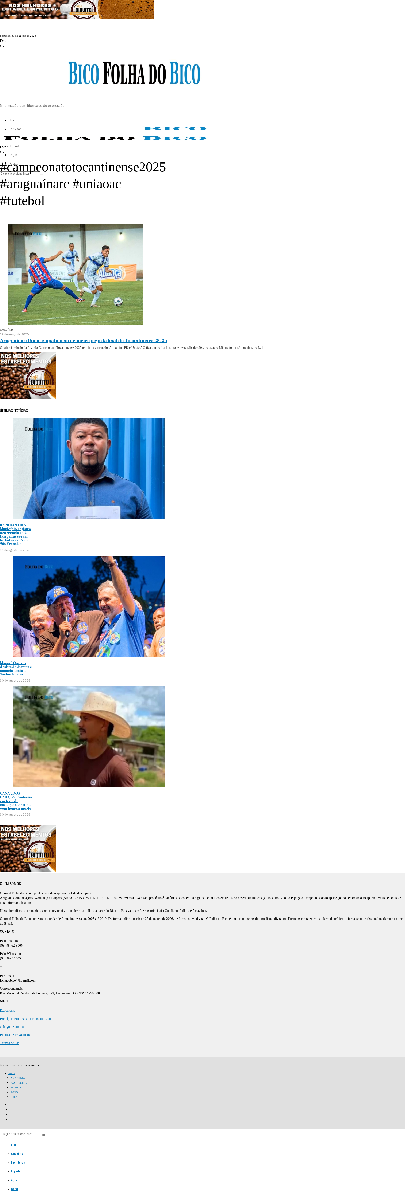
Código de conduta (12, 1027)
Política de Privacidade (15, 1035)
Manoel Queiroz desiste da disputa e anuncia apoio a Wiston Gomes (16, 668)
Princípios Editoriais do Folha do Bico (25, 1019)
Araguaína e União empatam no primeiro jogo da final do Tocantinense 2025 (83, 340)
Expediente (7, 1010)
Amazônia (7, 330)
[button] (44, 1135)
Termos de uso (9, 1043)
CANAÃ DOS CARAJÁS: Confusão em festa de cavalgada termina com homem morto (16, 800)
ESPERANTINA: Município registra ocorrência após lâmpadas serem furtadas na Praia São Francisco (15, 534)
